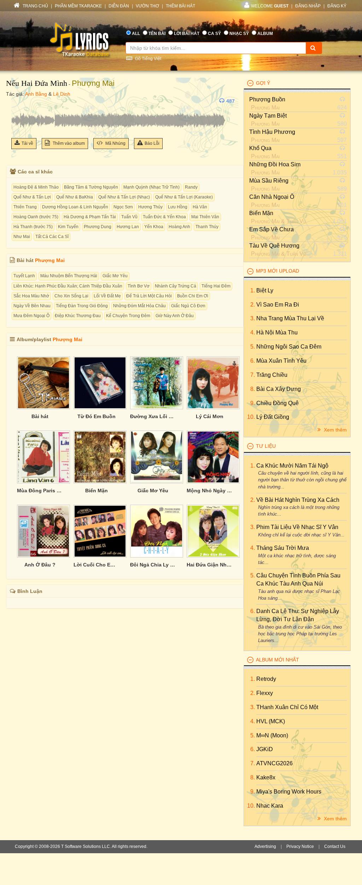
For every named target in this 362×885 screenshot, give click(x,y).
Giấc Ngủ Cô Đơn (188, 305)
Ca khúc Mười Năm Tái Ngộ (292, 466)
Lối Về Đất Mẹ (107, 295)
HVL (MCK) (270, 721)
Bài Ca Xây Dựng (278, 389)
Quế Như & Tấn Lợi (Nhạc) (124, 197)
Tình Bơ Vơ (139, 286)
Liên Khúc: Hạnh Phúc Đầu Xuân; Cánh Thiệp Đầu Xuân (67, 286)
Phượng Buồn (267, 99)
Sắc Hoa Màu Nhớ (31, 295)
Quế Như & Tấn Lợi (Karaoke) (184, 197)
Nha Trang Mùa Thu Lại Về (290, 318)
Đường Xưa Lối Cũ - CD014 (153, 416)
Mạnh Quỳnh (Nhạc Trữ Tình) (151, 187)
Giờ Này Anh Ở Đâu (175, 315)
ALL (136, 33)
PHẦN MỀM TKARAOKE (78, 6)
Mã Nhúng (114, 143)
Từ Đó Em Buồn (96, 416)
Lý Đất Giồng (272, 417)
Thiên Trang (25, 206)
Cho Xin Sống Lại (71, 295)
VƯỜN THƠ (147, 6)
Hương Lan (128, 226)
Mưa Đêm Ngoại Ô (31, 315)
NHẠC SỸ (239, 33)
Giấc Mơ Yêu (115, 275)
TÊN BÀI (156, 33)
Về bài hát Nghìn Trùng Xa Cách (297, 500)
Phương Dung (97, 226)
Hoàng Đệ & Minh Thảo (36, 187)
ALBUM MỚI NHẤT (277, 660)
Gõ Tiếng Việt (147, 58)
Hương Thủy (150, 206)
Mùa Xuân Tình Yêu (281, 361)
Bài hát (39, 416)
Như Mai (21, 236)
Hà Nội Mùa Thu (277, 332)
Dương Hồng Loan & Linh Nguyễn (75, 206)
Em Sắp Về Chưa (271, 229)
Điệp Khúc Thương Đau (78, 315)
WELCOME (269, 6)
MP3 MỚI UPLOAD (277, 271)
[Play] (18, 101)
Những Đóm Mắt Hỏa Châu (139, 305)
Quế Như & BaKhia (74, 197)
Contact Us (334, 846)
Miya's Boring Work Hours (288, 792)
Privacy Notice (300, 846)
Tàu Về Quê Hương (274, 246)
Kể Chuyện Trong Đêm (128, 315)
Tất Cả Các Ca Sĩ (52, 236)
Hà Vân (200, 206)
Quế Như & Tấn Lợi (32, 197)
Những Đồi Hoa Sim (274, 164)
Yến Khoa (153, 226)
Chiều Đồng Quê (277, 403)
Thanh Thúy (206, 226)
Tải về (27, 143)
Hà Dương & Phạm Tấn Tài (90, 216)
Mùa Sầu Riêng (268, 181)
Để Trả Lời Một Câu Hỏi (149, 295)
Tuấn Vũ (129, 216)
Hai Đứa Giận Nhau (210, 565)
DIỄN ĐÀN (119, 6)
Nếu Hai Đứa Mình (36, 83)
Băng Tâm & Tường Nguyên (91, 187)
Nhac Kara (269, 806)
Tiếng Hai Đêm (216, 286)
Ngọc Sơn (123, 206)
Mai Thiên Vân (205, 216)
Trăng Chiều (271, 375)
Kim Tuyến (68, 226)
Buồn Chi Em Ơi (192, 295)
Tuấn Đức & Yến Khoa (164, 216)
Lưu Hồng (177, 206)
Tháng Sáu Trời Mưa (282, 548)
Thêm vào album (68, 143)
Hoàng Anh (179, 226)
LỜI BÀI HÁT (186, 33)
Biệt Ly (264, 290)
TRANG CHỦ (35, 6)
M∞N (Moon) (272, 735)
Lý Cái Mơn (209, 416)
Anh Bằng (36, 94)
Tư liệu (266, 446)
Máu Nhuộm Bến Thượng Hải (68, 275)
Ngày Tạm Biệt (268, 116)
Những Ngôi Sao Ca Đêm (288, 347)
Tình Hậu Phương (272, 132)
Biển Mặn (96, 490)
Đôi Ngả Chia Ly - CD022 (153, 565)
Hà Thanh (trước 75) (33, 226)
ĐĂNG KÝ (336, 6)
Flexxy (264, 693)
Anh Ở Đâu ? (40, 565)
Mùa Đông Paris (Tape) (40, 490)
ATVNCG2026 (274, 763)
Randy (191, 187)
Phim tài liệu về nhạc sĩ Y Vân (297, 527)
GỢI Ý (263, 83)
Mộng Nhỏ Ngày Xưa (210, 490)
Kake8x (265, 777)
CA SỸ (214, 33)
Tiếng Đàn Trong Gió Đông (82, 305)
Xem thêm (334, 430)
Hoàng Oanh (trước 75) (35, 216)
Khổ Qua (260, 148)
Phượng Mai (93, 83)
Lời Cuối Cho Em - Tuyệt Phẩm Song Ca (96, 565)
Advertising (265, 846)
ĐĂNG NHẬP (308, 6)
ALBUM (265, 33)
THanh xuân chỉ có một (287, 707)
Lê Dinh (61, 94)
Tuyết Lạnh (24, 275)
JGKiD (264, 749)
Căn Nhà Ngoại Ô (271, 197)
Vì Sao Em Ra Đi (277, 305)
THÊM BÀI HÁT (180, 6)
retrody (266, 679)
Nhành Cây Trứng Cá (175, 286)
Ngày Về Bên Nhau (32, 305)
